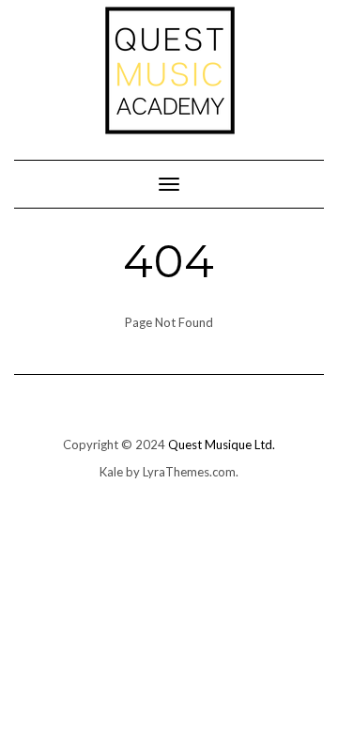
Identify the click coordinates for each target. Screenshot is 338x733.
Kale (111, 471)
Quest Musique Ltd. (221, 444)
